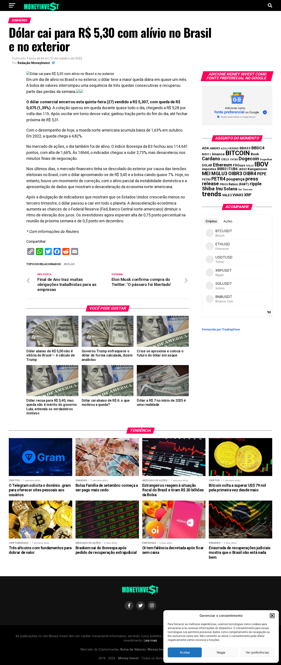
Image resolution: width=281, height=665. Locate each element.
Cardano (211, 158)
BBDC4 (258, 147)
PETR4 (218, 179)
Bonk (255, 154)
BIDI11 (206, 154)
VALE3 (227, 195)
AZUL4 (225, 148)
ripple (255, 183)
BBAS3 (245, 148)
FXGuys (239, 165)
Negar (221, 652)
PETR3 (206, 179)
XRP (247, 195)
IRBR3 (222, 169)
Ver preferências (257, 652)
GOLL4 (250, 165)
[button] (272, 615)
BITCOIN (237, 153)
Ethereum (222, 165)
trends (211, 194)
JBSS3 (242, 169)
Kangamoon (257, 169)
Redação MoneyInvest (34, 63)
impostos (209, 169)
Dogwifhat (266, 159)
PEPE (261, 173)
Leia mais (150, 640)
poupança (235, 179)
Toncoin (247, 189)
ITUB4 (232, 169)
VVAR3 (237, 195)
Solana (230, 188)
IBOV (261, 164)
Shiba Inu (212, 188)
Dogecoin (249, 158)
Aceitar (185, 652)
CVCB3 (234, 159)
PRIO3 (224, 184)
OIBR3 (235, 173)
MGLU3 (219, 173)
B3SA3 (234, 148)
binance (218, 154)
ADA (205, 148)
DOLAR (69, 264)
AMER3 (215, 148)
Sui (240, 189)
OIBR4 (249, 173)
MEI (206, 174)
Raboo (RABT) (239, 184)
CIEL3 (225, 159)
